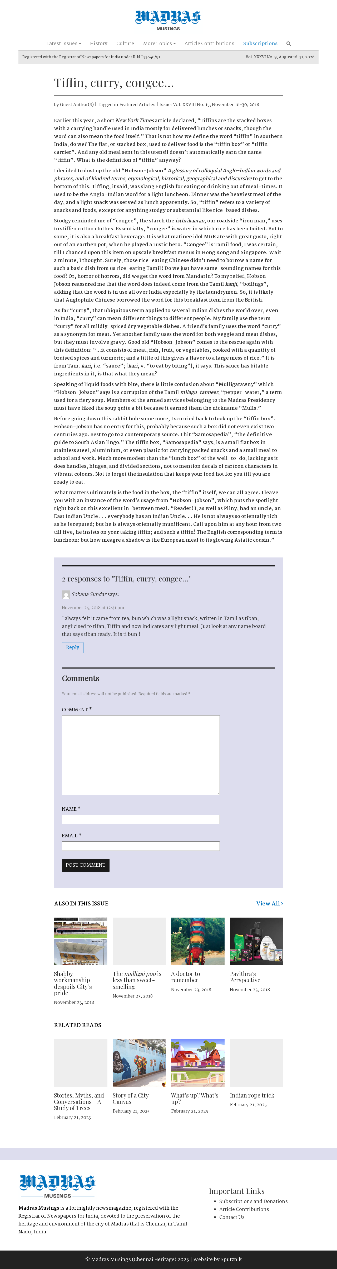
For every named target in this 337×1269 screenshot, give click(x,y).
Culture (125, 44)
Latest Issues (62, 44)
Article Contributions (209, 44)
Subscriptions (260, 44)
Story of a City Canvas (130, 1098)
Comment (77, 710)
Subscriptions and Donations (253, 1202)
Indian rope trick (252, 1095)
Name (71, 809)
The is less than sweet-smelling (137, 980)
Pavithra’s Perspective (245, 977)
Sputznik (231, 1260)
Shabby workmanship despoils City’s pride (73, 983)
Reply (72, 648)
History (98, 44)
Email (72, 836)
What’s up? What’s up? (195, 1098)
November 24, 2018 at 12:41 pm (93, 608)
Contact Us (232, 1218)
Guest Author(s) (77, 104)
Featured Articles (137, 104)
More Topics (158, 44)
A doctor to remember (185, 977)
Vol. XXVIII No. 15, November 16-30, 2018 (216, 104)
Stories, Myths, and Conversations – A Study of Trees (79, 1101)
